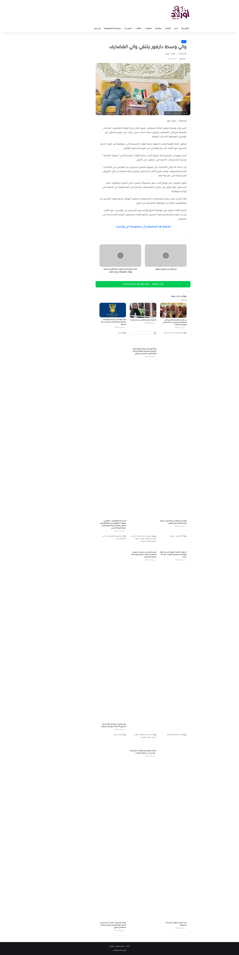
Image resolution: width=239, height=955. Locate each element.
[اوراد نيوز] (180, 12)
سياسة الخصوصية (112, 29)
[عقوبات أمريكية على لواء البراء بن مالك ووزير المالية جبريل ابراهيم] (173, 425)
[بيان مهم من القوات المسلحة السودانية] (173, 827)
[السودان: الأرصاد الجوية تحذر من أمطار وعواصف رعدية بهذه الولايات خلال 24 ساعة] (173, 542)
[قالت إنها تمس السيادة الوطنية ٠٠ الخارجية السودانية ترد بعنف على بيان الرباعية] (112, 310)
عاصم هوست (117, 950)
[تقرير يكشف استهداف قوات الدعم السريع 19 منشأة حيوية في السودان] (112, 628)
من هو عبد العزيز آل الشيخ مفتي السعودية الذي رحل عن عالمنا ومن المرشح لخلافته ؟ (175, 322)
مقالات (138, 29)
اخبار (176, 29)
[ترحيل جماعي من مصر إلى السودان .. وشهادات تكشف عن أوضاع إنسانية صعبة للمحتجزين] (143, 542)
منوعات (148, 29)
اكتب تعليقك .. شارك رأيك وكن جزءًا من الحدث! (143, 284)
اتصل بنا (128, 29)
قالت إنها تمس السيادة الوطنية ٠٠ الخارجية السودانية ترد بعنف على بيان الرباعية (113, 322)
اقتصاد (168, 29)
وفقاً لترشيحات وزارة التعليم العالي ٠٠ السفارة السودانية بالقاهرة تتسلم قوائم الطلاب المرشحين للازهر (143, 351)
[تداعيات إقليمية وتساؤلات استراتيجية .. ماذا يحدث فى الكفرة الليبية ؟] (143, 741)
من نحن (97, 29)
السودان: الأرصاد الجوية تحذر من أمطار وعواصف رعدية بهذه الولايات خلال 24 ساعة (173, 554)
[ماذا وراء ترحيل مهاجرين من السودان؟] (143, 310)
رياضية (158, 29)
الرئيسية (185, 29)
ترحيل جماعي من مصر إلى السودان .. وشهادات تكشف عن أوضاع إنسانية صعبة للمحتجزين (143, 554)
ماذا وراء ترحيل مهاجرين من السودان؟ (143, 320)
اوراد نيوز (182, 59)
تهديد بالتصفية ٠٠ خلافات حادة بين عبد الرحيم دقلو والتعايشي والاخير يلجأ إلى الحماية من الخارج (113, 925)
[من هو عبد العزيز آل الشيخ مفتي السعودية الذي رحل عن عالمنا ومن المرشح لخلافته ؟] (173, 310)
